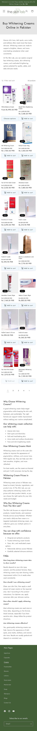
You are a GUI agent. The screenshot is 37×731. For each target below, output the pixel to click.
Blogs (5, 698)
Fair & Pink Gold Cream (8, 182)
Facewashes (8, 667)
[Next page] (29, 390)
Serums (6, 671)
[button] (4, 11)
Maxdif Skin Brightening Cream (26, 107)
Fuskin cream (22, 219)
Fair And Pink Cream (7, 369)
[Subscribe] (31, 724)
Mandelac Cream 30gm (8, 295)
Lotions (6, 676)
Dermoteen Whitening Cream (25, 370)
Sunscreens (7, 680)
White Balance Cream (7, 107)
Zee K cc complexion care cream (26, 257)
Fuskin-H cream (5, 257)
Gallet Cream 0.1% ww (8, 332)
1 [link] (7, 390)
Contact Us (7, 703)
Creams (6, 662)
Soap (5, 689)
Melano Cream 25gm (25, 295)
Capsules (7, 658)
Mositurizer (7, 685)
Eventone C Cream (6, 219)
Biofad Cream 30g (24, 145)
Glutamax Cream (23, 182)
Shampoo (7, 694)
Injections (7, 653)
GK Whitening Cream (7, 145)
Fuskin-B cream (23, 332)
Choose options (10, 119)
